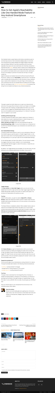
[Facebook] (2, 319)
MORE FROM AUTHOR (15, 330)
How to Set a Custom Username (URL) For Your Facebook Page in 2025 (18, 339)
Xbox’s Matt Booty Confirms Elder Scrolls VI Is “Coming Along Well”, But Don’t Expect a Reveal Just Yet (46, 29)
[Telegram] (15, 319)
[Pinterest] (7, 319)
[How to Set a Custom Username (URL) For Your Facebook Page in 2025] (18, 335)
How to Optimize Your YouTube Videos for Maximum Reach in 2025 (30, 341)
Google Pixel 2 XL (6, 270)
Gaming (39, 2)
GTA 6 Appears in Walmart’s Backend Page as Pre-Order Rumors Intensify (45, 36)
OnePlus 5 (4, 266)
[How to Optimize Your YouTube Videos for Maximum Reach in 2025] (30, 336)
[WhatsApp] (10, 319)
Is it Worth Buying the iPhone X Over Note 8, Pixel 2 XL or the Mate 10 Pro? (9, 326)
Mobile (43, 2)
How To (5, 5)
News (32, 2)
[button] (52, 2)
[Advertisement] (18, 50)
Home (2, 5)
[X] (5, 319)
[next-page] (3, 344)
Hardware (48, 2)
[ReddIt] (12, 319)
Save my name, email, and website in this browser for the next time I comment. (16, 370)
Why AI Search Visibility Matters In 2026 (44, 42)
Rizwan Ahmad (4, 17)
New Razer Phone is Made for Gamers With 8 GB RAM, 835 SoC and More (27, 326)
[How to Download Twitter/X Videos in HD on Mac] (6, 335)
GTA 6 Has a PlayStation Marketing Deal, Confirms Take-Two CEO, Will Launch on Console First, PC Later (45, 46)
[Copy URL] (17, 319)
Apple (11, 67)
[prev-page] (2, 344)
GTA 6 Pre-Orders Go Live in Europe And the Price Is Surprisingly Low (45, 40)
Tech (35, 2)
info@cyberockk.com (22, 388)
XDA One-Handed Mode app (20, 84)
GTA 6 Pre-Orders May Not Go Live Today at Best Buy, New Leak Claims (45, 33)
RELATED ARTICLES (5, 330)
